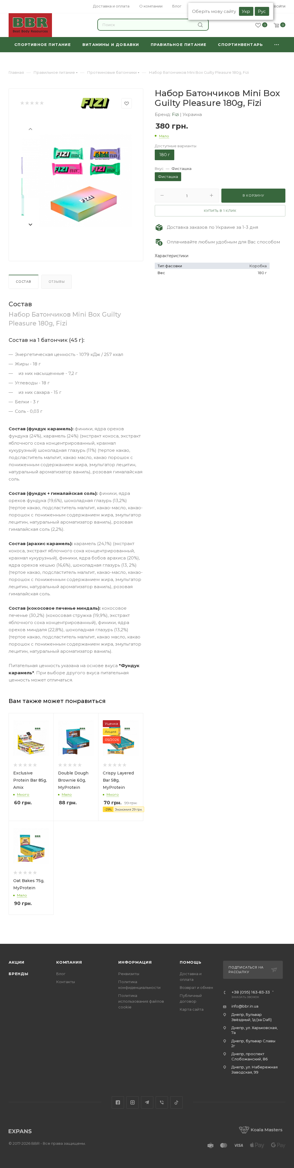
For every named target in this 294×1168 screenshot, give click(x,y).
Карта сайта (192, 1009)
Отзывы (57, 282)
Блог (60, 973)
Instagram (132, 1102)
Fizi (176, 114)
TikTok (176, 1102)
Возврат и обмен (196, 987)
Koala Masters (267, 1129)
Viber (162, 1102)
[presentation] (30, 128)
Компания (69, 962)
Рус (262, 11)
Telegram (147, 1102)
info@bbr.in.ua (244, 1006)
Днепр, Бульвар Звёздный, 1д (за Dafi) (251, 1017)
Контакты (65, 981)
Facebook (118, 1102)
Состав (23, 282)
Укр (246, 11)
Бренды (18, 973)
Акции (16, 962)
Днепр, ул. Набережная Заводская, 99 (254, 1069)
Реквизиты (128, 973)
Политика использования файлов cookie (141, 1001)
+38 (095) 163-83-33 (250, 992)
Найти (201, 25)
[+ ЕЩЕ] (277, 44)
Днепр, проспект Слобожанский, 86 (249, 1056)
